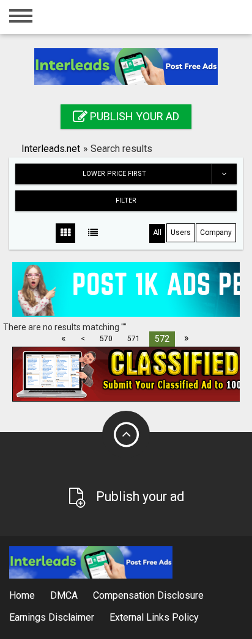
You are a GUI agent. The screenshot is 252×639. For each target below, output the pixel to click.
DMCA (64, 595)
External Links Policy (154, 617)
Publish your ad (133, 116)
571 (133, 338)
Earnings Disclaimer (51, 617)
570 (106, 338)
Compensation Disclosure (148, 595)
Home (22, 595)
